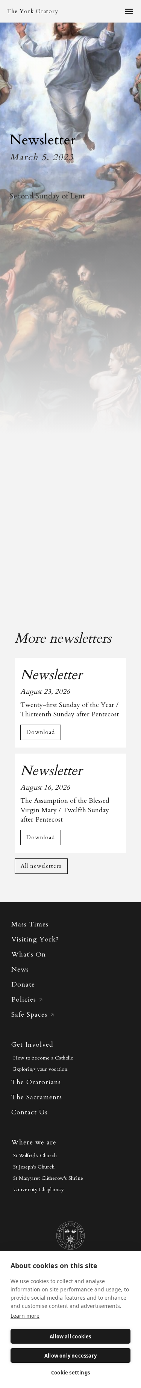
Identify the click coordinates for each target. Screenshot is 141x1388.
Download (40, 732)
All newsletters (41, 866)
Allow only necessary (70, 1355)
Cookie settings (70, 1372)
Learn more (25, 1315)
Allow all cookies (70, 1336)
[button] (129, 11)
